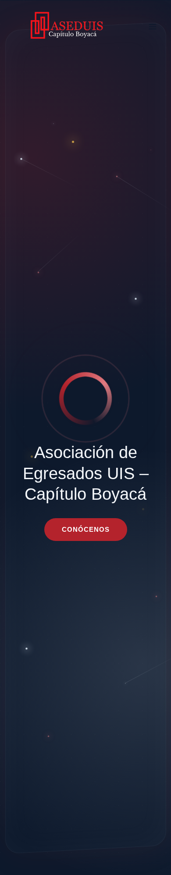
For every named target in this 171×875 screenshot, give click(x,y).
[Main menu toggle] (152, 26)
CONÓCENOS (86, 529)
